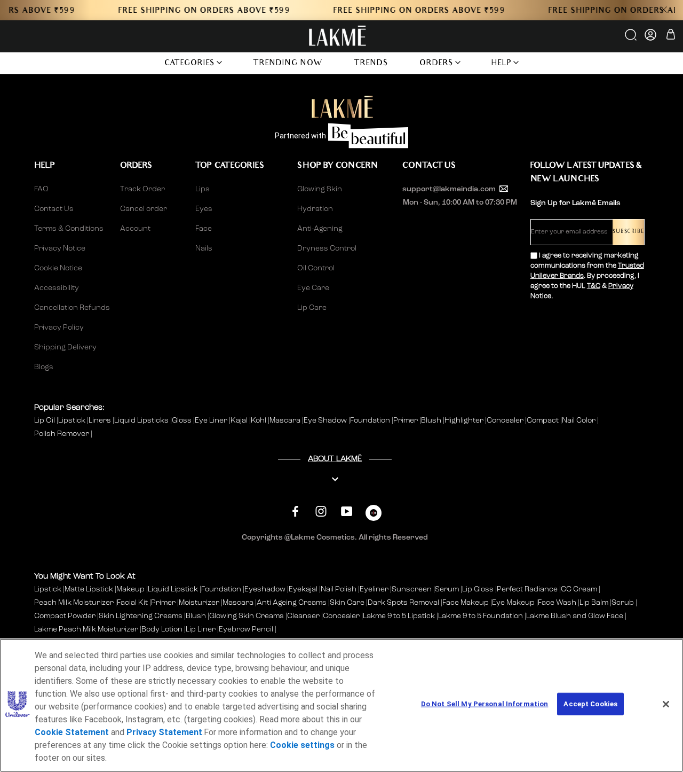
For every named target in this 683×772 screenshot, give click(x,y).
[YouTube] (346, 511)
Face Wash (557, 602)
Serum (447, 589)
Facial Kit (132, 602)
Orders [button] (436, 63)
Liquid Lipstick (173, 589)
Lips (202, 189)
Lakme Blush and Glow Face (574, 616)
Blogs (43, 367)
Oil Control (316, 268)
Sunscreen (412, 589)
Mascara (285, 420)
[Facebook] (295, 511)
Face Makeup (465, 602)
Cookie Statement (72, 732)
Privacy (620, 286)
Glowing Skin (319, 189)
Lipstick (72, 420)
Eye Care (313, 288)
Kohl (259, 420)
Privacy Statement (164, 732)
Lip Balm (593, 602)
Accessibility (56, 288)
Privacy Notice (59, 248)
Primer (406, 420)
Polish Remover (62, 434)
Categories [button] (189, 63)
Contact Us (54, 209)
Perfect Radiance (527, 589)
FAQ (41, 189)
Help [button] (501, 63)
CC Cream (579, 589)
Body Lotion (162, 629)
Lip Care (312, 307)
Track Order (142, 189)
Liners (101, 420)
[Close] (666, 704)
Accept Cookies (590, 704)
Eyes (203, 209)
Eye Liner (212, 420)
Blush (432, 420)
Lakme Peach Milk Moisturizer (86, 629)
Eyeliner (374, 589)
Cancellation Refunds (72, 307)
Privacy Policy (59, 327)
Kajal (240, 420)
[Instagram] (321, 511)
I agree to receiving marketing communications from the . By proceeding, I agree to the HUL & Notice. (587, 276)
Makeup (130, 589)
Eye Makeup (513, 602)
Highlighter (464, 420)
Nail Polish (338, 589)
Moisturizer (199, 602)
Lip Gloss (478, 589)
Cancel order (143, 209)
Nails (203, 248)
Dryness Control (326, 248)
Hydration (315, 209)
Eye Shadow (326, 420)
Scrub (622, 602)
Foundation (371, 420)
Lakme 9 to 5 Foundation (480, 616)
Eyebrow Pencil (246, 629)
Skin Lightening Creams (140, 616)
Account (135, 228)
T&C (593, 286)
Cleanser (303, 616)
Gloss (182, 420)
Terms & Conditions (69, 228)
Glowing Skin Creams (246, 616)
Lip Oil (45, 420)
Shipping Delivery (65, 347)
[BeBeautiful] (373, 515)
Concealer (506, 420)
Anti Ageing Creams (292, 602)
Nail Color (579, 420)
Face (203, 228)
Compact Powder (65, 616)
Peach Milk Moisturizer (74, 602)
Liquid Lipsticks (142, 420)
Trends (371, 63)
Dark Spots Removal (403, 602)
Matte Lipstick (89, 589)
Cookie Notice (58, 268)
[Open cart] (670, 36)
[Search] (631, 38)
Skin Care (347, 602)
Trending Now (288, 63)
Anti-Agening (320, 228)
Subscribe (628, 232)
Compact (543, 420)
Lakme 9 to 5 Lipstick (399, 616)
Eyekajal (303, 589)
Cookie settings (302, 745)
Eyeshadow (264, 589)
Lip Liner (201, 629)
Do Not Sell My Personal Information (485, 704)
